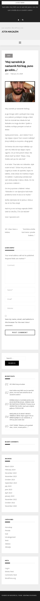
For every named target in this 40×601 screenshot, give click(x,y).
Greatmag (26, 595)
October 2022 (10, 503)
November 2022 (11, 499)
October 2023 (10, 480)
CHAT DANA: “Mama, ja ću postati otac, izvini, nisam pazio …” (21, 426)
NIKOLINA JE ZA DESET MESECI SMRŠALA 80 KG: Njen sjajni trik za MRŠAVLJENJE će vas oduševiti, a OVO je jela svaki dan (21, 417)
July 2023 (8, 486)
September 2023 (11, 483)
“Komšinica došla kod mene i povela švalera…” (28, 232)
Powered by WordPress (9, 595)
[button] (18, 20)
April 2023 (8, 493)
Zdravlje (8, 547)
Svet (8, 56)
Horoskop (8, 527)
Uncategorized (10, 537)
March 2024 (9, 466)
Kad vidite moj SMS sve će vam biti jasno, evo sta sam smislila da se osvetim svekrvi (22, 392)
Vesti (6, 540)
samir (7, 74)
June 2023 (8, 489)
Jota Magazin (10, 31)
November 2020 (11, 506)
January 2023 (9, 496)
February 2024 (10, 470)
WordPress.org (10, 578)
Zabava (7, 544)
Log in (7, 568)
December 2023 (11, 473)
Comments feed (11, 575)
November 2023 (11, 476)
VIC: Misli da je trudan (17, 384)
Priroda (7, 530)
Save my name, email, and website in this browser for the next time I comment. (19, 322)
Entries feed (9, 571)
